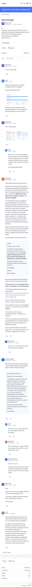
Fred (6, 80)
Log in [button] (24, 3)
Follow (12, 48)
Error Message (5, 43)
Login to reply (9, 58)
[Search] (21, 3)
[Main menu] (30, 3)
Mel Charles (8, 178)
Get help (6, 14)
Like (5, 48)
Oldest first (26, 53)
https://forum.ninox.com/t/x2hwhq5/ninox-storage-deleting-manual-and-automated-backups (17, 295)
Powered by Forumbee (26, 585)
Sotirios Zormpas (9, 359)
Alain (6, 512)
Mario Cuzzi (8, 22)
